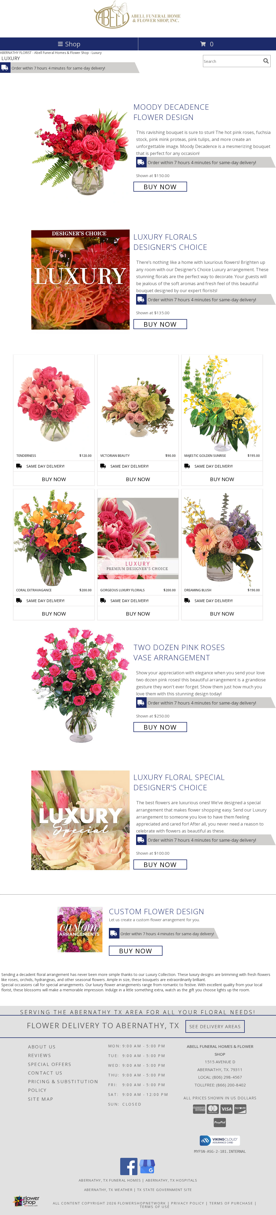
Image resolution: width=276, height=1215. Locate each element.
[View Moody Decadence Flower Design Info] (81, 146)
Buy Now (160, 186)
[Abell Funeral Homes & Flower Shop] (138, 29)
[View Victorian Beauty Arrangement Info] (138, 404)
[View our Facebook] (128, 1173)
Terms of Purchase (231, 1203)
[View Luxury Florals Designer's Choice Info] (81, 279)
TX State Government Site (164, 1189)
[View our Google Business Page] (147, 1173)
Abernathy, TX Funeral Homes (110, 1180)
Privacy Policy (187, 1203)
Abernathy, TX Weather (108, 1189)
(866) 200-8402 (231, 1085)
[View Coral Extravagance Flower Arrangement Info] (53, 538)
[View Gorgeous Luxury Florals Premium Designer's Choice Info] (138, 538)
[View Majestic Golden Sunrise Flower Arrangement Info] (222, 404)
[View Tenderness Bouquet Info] (53, 404)
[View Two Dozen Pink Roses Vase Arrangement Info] (81, 686)
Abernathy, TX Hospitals (171, 1180)
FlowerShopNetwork (142, 1203)
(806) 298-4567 (227, 1077)
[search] (266, 61)
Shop (72, 43)
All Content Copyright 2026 (84, 1203)
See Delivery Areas (215, 1026)
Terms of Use (155, 1206)
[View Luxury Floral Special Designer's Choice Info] (81, 820)
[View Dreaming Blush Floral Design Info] (222, 538)
